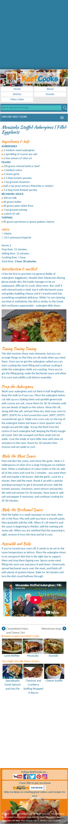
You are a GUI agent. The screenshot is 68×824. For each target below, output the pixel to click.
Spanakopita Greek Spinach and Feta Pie (12, 685)
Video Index (17, 99)
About (50, 89)
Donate (50, 94)
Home (17, 89)
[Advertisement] (34, 34)
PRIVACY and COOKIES (50, 821)
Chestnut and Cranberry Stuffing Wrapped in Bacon (33, 687)
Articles (17, 94)
